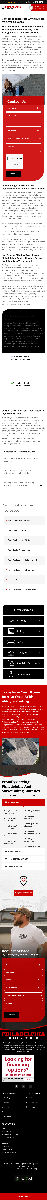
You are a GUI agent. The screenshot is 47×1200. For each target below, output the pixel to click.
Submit (13, 174)
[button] (11, 2)
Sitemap (32, 1107)
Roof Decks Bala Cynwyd (19, 520)
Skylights (7, 1116)
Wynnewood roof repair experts (19, 68)
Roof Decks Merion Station (20, 540)
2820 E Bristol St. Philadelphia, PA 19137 (10, 1133)
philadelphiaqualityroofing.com (24, 1164)
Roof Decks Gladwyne (18, 530)
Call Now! (23, 1196)
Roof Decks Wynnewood (19, 550)
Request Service (23, 893)
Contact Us (33, 1102)
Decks (34, 795)
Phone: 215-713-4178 (9, 1138)
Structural (8, 1112)
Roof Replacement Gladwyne (21, 570)
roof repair (26, 192)
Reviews (32, 1098)
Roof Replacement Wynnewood (22, 590)
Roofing (13, 795)
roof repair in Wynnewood (25, 36)
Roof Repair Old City (33, 811)
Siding (6, 1107)
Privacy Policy (22, 1169)
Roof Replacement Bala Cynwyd (22, 560)
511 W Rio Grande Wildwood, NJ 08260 (9, 1148)
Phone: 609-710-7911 (9, 1152)
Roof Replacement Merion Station (23, 580)
